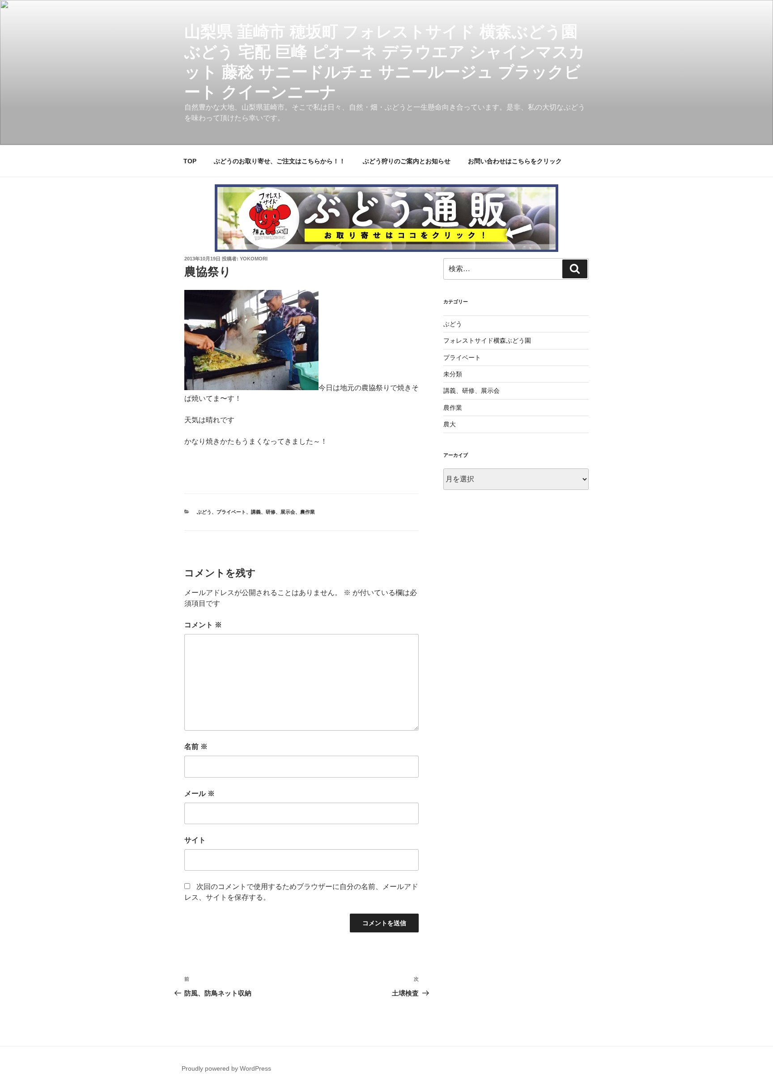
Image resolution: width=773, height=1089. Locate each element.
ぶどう (204, 512)
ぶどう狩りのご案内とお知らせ (406, 161)
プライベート (231, 512)
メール (199, 793)
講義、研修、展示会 (273, 512)
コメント (203, 625)
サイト (195, 840)
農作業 (307, 512)
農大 (449, 424)
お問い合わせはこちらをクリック (515, 161)
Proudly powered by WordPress (226, 1068)
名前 (196, 746)
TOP (189, 161)
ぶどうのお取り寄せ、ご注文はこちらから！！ (279, 161)
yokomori (254, 258)
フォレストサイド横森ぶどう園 (487, 340)
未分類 (452, 374)
